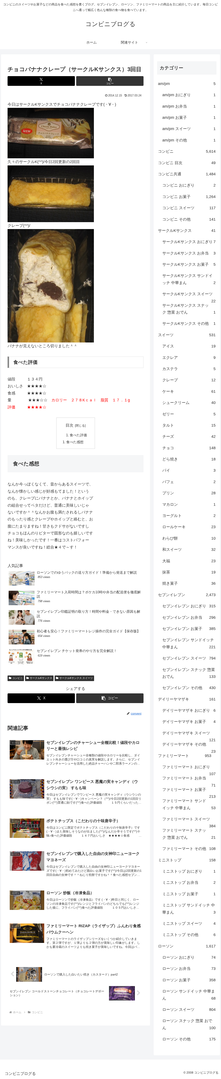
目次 (69, 425)
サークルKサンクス (41, 678)
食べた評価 (78, 435)
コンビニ (17, 678)
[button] (110, 81)
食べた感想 (75, 442)
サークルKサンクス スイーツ (76, 678)
